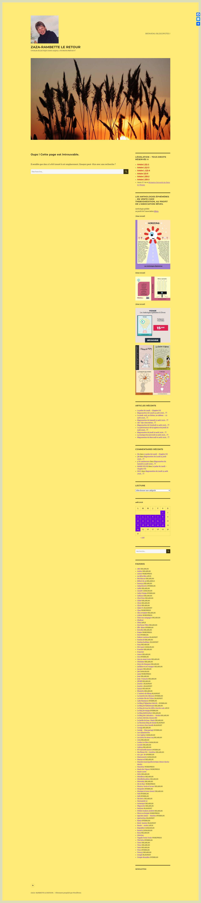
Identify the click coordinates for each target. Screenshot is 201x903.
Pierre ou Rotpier (143, 813)
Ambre (139, 571)
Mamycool (141, 760)
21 (158, 525)
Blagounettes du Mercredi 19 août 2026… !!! (153, 437)
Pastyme (140, 808)
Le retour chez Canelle (145, 725)
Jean (139, 676)
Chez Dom (141, 598)
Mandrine (141, 767)
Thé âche (140, 840)
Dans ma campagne (144, 618)
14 (158, 521)
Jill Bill (139, 681)
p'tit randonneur (143, 462)
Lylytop (140, 747)
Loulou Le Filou (143, 742)
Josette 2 (140, 686)
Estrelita (140, 630)
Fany (139, 645)
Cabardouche (142, 586)
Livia (139, 740)
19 (148, 525)
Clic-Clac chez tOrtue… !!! (146, 423)
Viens (139, 845)
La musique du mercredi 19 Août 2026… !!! (152, 435)
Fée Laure (140, 647)
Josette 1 (140, 684)
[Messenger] (198, 19)
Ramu (139, 821)
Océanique (141, 804)
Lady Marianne (142, 701)
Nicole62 (140, 799)
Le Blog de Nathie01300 (145, 706)
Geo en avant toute (144, 659)
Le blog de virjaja (143, 711)
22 (163, 525)
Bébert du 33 (141, 581)
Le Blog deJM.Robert (144, 713)
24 (138, 529)
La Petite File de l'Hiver (145, 698)
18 (143, 525)
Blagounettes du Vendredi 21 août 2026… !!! (153, 425)
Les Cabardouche (143, 733)
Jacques (140, 669)
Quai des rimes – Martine (146, 816)
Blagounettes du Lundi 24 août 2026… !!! (152, 413)
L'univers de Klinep (144, 694)
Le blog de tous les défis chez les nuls (151, 708)
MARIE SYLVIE (142, 466)
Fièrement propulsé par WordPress (68, 893)
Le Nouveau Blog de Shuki (146, 723)
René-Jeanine (142, 823)
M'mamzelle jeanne (144, 750)
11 (143, 521)
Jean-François (142, 679)
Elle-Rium (141, 628)
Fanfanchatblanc (143, 642)
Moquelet (140, 789)
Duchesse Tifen (143, 625)
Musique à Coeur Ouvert (146, 791)
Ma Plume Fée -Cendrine (146, 752)
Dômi (139, 623)
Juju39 (139, 689)
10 (138, 521)
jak (138, 457)
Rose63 (140, 830)
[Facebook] (198, 14)
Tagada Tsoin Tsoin (144, 838)
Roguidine (141, 828)
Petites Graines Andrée (145, 811)
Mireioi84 (140, 782)
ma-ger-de (141, 755)
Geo (138, 657)
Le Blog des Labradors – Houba (148, 716)
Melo (139, 774)
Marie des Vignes (143, 769)
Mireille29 (141, 777)
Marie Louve (141, 772)
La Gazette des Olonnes (145, 696)
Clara (139, 610)
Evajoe (139, 632)
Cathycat (140, 596)
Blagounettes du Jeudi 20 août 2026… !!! (152, 433)
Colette (139, 615)
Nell (138, 794)
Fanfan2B (140, 640)
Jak (138, 672)
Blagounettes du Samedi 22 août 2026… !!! (152, 420)
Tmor (139, 843)
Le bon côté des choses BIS (147, 718)
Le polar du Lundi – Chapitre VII (149, 411)
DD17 (139, 471)
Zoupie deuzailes (143, 857)
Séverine (140, 835)
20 (153, 525)
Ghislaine (140, 662)
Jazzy (139, 674)
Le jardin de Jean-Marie (146, 720)
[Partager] (198, 23)
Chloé (139, 601)
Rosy (139, 833)
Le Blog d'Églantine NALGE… (147, 703)
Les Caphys (141, 735)
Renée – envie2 (143, 826)
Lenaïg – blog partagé (145, 730)
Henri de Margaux (144, 664)
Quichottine (141, 818)
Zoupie (139, 855)
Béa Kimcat (141, 579)
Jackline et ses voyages (145, 667)
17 (138, 525)
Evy (138, 635)
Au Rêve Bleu (142, 576)
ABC (138, 569)
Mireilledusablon (143, 779)
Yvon (139, 850)
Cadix (139, 588)
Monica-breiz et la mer (145, 786)
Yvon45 (140, 852)
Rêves (156, 211)
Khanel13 (140, 691)
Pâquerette (141, 806)
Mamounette (142, 757)
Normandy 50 (142, 801)
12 (148, 521)
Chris (139, 603)
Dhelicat (140, 620)
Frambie (140, 650)
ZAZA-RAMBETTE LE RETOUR (55, 47)
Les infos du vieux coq (145, 738)
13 (153, 521)
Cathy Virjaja (142, 593)
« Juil (142, 538)
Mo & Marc (141, 784)
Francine (140, 652)
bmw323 (140, 583)
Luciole (140, 745)
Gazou (139, 654)
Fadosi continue (143, 637)
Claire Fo (140, 608)
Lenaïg (139, 728)
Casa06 (140, 591)
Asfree (139, 574)
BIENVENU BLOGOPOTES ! (157, 33)
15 (163, 521)
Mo (138, 454)
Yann (139, 848)
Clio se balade (142, 613)
